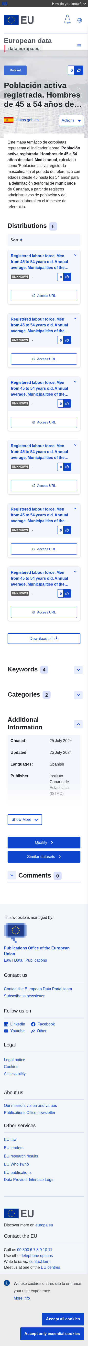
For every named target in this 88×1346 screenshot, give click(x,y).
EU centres (50, 1267)
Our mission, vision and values (30, 1105)
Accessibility (15, 1074)
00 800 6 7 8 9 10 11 (34, 1250)
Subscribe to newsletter (24, 996)
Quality (41, 842)
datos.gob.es (27, 120)
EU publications (18, 1172)
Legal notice (14, 1060)
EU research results (21, 1156)
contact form (39, 1261)
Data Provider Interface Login (29, 1180)
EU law (10, 1139)
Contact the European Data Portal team (38, 989)
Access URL (46, 296)
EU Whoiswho (16, 1164)
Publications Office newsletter (29, 1113)
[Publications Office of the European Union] (42, 932)
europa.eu (44, 1225)
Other (41, 1031)
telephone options (37, 1256)
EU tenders (13, 1148)
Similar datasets (41, 857)
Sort (14, 240)
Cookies (11, 1067)
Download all (41, 638)
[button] (69, 3)
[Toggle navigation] (78, 45)
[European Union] (42, 1213)
